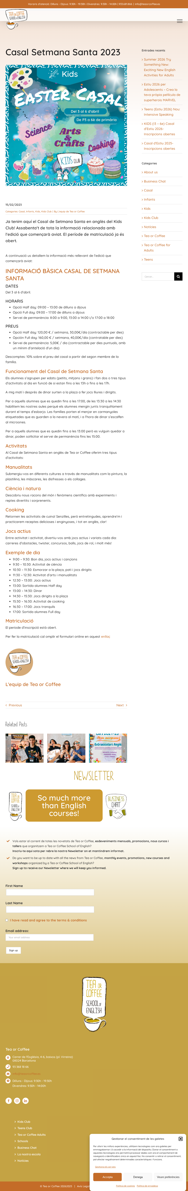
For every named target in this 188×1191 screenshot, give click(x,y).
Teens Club (24, 1128)
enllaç (105, 636)
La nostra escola (29, 1154)
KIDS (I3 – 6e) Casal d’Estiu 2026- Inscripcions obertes (159, 129)
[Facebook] (9, 1101)
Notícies (150, 227)
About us (151, 172)
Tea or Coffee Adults (31, 1134)
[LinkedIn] (25, 1101)
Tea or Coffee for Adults (157, 247)
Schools (22, 1141)
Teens (148, 259)
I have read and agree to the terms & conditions (48, 920)
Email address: (17, 931)
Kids (37, 211)
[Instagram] (17, 1101)
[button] (180, 1139)
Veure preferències (168, 1177)
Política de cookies (125, 1185)
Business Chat (155, 181)
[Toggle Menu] (179, 21)
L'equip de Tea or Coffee (71, 211)
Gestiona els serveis (105, 1166)
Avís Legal (83, 1186)
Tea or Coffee (154, 236)
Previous (15, 705)
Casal (22, 211)
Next (120, 705)
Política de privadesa (147, 1185)
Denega (138, 1177)
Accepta (108, 1177)
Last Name (14, 903)
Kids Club (46, 211)
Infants (30, 211)
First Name (14, 886)
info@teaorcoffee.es (147, 4)
